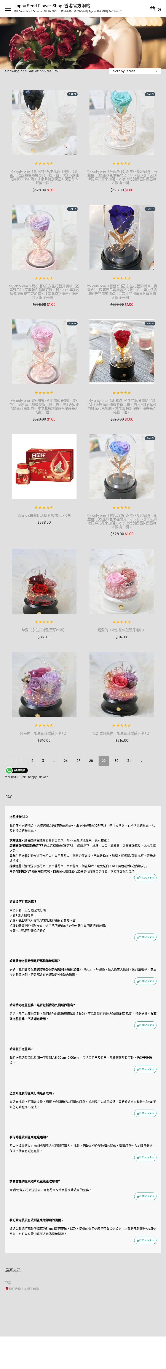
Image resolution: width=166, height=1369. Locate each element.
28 (91, 761)
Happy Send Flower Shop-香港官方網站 (51, 5)
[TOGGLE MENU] (8, 9)
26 (66, 761)
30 (116, 761)
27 (78, 761)
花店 (8, 1282)
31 (129, 761)
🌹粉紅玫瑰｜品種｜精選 (22, 1289)
